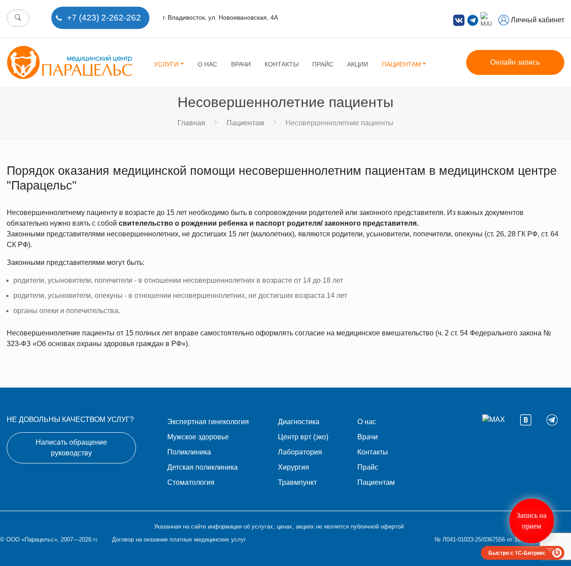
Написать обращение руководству (71, 447)
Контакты (281, 64)
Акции (357, 64)
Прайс (322, 64)
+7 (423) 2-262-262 (104, 17)
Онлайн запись (515, 62)
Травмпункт (297, 482)
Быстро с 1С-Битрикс (517, 553)
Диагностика (298, 422)
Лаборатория (300, 452)
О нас (207, 64)
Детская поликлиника (202, 467)
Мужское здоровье (198, 437)
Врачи (241, 64)
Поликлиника (189, 452)
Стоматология (191, 482)
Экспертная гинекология (208, 422)
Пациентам (401, 64)
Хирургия (293, 467)
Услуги (166, 64)
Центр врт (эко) (303, 437)
